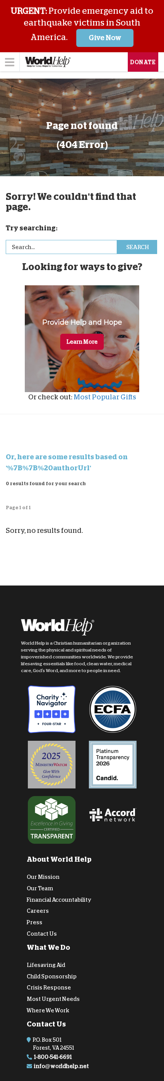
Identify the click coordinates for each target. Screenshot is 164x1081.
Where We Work (48, 1010)
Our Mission (43, 877)
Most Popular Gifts (105, 397)
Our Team (40, 888)
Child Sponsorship (52, 976)
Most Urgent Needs (53, 999)
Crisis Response (49, 987)
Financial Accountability (59, 899)
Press (34, 922)
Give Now (105, 37)
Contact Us (42, 933)
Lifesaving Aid (46, 965)
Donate (143, 62)
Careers (38, 911)
